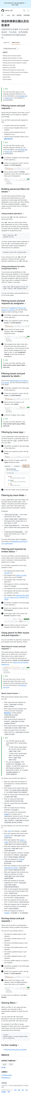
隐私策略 (3, 1067)
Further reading (9, 1045)
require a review (21, 575)
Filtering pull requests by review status (13, 550)
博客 (9, 1091)
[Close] (26, 3)
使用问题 (19, 15)
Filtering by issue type (12, 432)
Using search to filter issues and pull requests (15, 633)
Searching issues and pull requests (15, 1049)
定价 (26, 1090)
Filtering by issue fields (12, 495)
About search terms (9, 693)
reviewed (7, 573)
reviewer (21, 859)
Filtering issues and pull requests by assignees (13, 302)
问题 (13, 15)
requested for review (11, 868)
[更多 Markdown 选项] (18, 48)
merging (6, 913)
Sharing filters (8, 1003)
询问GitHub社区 (7, 1075)
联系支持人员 (6, 1077)
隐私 (19, 1090)
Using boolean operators (11, 214)
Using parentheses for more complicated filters (13, 267)
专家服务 (3, 1091)
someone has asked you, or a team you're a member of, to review (16, 597)
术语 (15, 1090)
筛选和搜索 (27, 15)
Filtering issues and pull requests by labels (13, 374)
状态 (23, 1090)
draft (9, 831)
